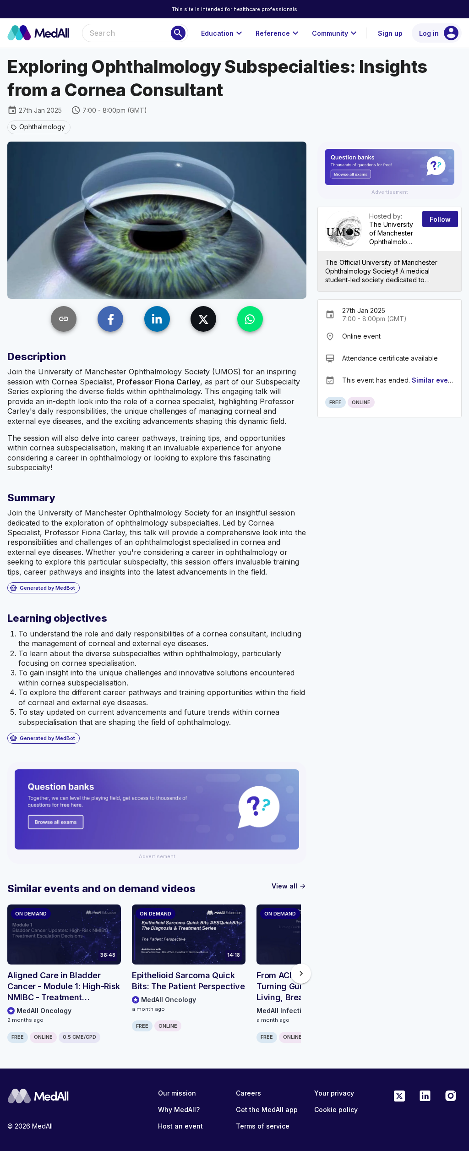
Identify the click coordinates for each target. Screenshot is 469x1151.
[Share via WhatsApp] (250, 319)
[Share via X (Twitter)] (203, 319)
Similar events (435, 380)
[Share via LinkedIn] (157, 319)
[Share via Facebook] (110, 319)
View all (289, 886)
